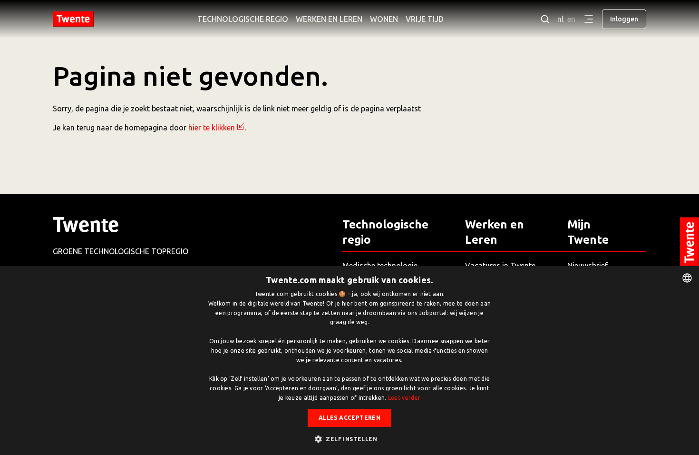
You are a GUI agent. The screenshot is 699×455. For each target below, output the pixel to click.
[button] (349, 439)
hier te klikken (211, 127)
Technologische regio (242, 19)
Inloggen (624, 19)
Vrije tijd (425, 19)
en (571, 19)
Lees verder (404, 398)
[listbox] (687, 278)
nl (560, 19)
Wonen (384, 19)
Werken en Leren (329, 19)
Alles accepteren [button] (349, 418)
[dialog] (349, 360)
